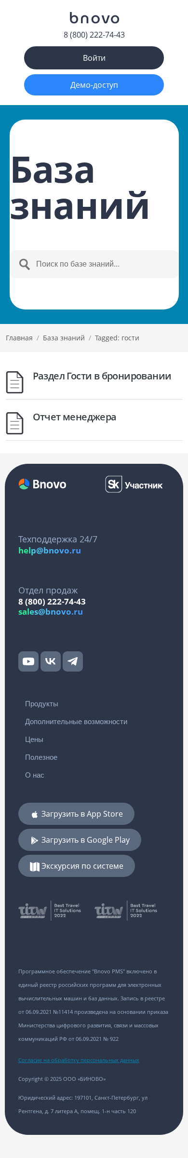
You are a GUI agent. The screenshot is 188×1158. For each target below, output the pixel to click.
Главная (19, 337)
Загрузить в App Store (81, 813)
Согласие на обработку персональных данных (78, 1060)
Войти (94, 58)
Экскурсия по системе (81, 866)
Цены (34, 739)
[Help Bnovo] (94, 18)
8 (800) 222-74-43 (94, 34)
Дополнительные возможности (76, 721)
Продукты (41, 704)
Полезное (41, 757)
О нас (34, 775)
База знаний (64, 337)
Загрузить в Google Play (85, 840)
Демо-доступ (94, 85)
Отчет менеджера (75, 416)
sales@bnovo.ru (50, 611)
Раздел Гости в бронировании (102, 375)
